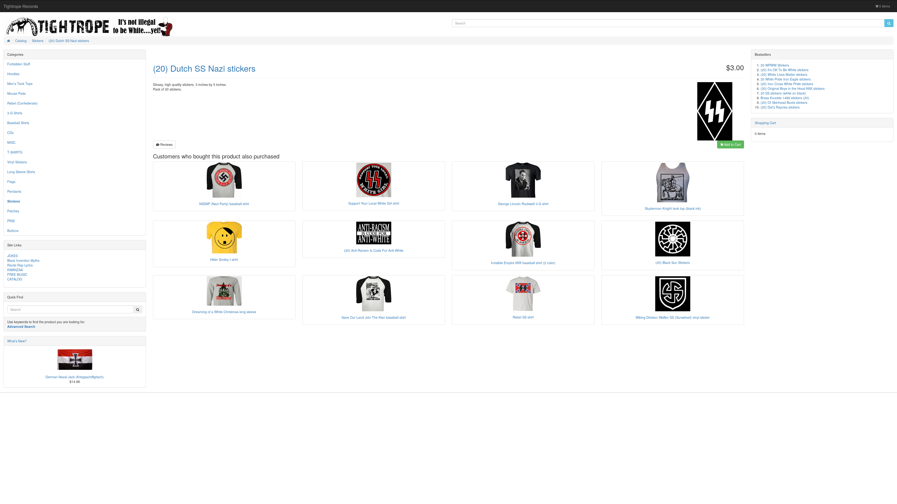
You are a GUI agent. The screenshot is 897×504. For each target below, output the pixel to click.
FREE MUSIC (17, 274)
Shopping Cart (765, 122)
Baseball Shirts (18, 122)
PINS (11, 220)
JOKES (12, 255)
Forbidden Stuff (18, 64)
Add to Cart (732, 144)
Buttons (12, 230)
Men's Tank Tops (19, 83)
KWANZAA (15, 269)
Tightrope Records (21, 6)
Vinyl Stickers (17, 162)
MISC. (11, 142)
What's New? (17, 341)
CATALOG (14, 279)
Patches (13, 211)
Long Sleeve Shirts (21, 171)
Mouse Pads (16, 93)
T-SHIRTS (14, 152)
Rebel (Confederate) (22, 103)
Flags (11, 181)
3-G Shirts (14, 113)
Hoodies (13, 73)
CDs (10, 132)
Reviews (166, 144)
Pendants (14, 191)
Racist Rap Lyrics (20, 265)
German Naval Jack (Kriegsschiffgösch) (75, 376)
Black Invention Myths (23, 260)
